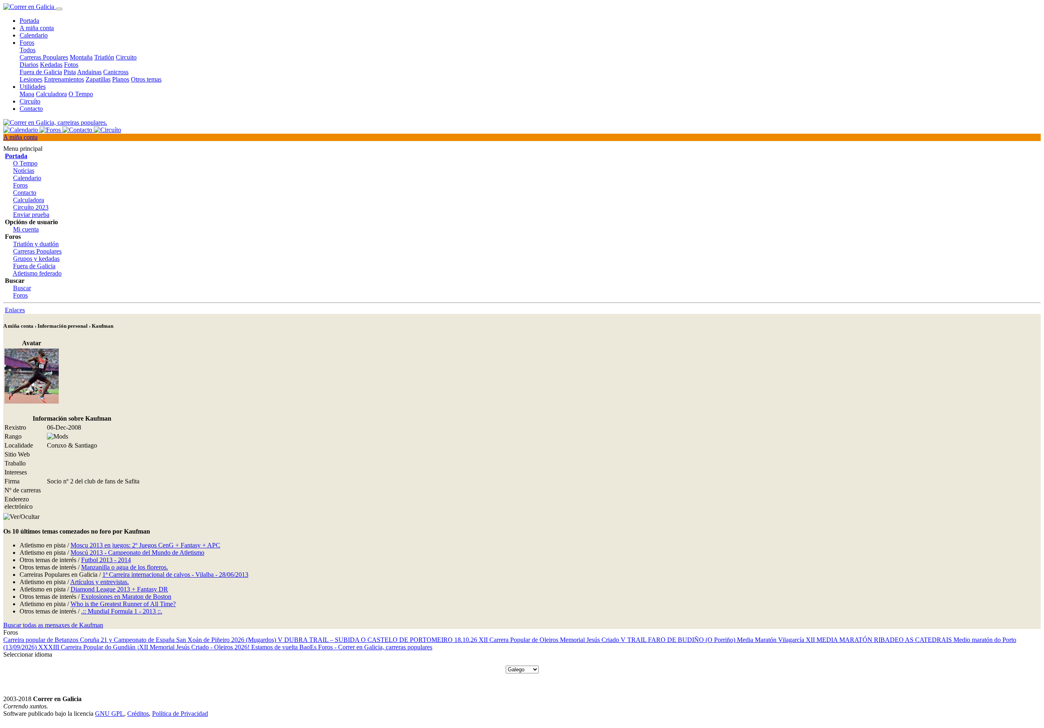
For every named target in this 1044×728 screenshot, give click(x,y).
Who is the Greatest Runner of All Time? (123, 603)
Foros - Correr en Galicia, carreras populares (375, 647)
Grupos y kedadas (36, 258)
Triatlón (104, 57)
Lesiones (31, 79)
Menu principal (22, 148)
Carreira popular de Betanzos (41, 639)
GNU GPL (109, 713)
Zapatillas (98, 79)
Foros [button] (27, 42)
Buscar (22, 288)
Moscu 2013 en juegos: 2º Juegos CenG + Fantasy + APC (145, 545)
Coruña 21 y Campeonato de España (128, 639)
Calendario (34, 35)
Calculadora (51, 93)
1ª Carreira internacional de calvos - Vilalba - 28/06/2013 (175, 574)
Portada (29, 20)
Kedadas (51, 64)
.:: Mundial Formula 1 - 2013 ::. (121, 611)
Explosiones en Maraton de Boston (126, 596)
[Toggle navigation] (59, 9)
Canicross (115, 71)
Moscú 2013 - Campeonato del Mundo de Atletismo (137, 552)
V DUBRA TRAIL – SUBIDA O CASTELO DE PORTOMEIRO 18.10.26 (378, 639)
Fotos (71, 64)
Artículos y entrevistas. (99, 581)
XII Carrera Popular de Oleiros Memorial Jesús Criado (550, 639)
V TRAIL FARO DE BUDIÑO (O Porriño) (679, 639)
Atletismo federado (37, 273)
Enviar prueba (31, 214)
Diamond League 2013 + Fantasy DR (119, 589)
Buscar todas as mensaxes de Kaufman (53, 625)
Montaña (81, 57)
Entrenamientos (64, 79)
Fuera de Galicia (41, 71)
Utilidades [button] (33, 86)
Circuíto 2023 (31, 207)
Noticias (23, 170)
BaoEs (308, 647)
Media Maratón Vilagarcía (771, 639)
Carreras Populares (44, 57)
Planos (120, 79)
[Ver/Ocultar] (21, 517)
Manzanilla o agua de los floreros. (124, 567)
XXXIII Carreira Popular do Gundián (87, 647)
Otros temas (146, 79)
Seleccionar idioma (27, 654)
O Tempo (81, 93)
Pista (70, 71)
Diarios (29, 64)
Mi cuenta (26, 229)
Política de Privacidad (180, 713)
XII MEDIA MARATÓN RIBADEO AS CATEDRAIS (879, 639)
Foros (20, 185)
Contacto (31, 108)
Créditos (138, 713)
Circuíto (30, 101)
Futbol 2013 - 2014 (106, 559)
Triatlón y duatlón (36, 243)
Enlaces (15, 310)
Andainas (89, 71)
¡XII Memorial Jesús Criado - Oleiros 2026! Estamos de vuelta (218, 647)
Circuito (126, 57)
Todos (27, 49)
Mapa (27, 93)
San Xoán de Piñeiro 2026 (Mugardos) (227, 639)
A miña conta (37, 27)
